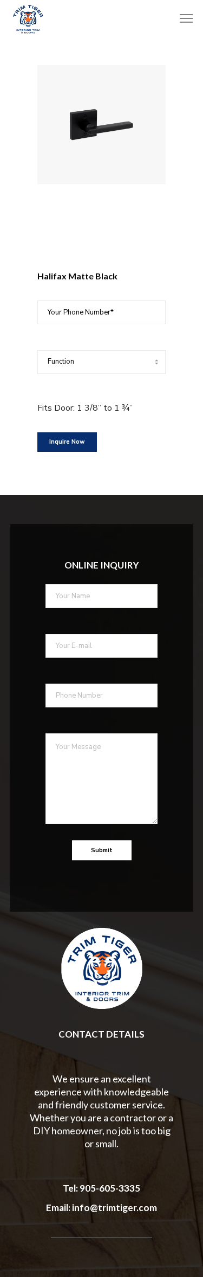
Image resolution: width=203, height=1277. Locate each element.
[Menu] (181, 19)
